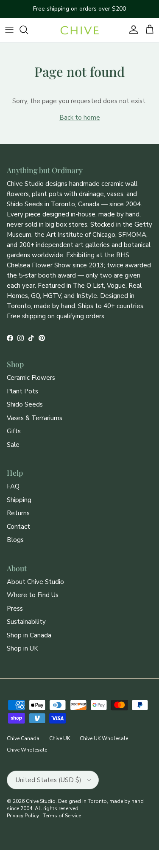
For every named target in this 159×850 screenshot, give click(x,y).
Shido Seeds (25, 404)
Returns (18, 513)
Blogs (15, 540)
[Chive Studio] (80, 30)
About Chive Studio (35, 582)
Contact (18, 526)
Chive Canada (23, 738)
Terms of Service (62, 815)
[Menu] (9, 29)
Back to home (79, 117)
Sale (13, 444)
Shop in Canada (29, 635)
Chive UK (59, 738)
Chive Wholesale (27, 749)
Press (15, 608)
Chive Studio (41, 801)
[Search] (28, 29)
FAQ (13, 486)
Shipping (19, 500)
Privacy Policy (23, 815)
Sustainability (26, 621)
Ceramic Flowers (31, 377)
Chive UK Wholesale (104, 738)
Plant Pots (22, 391)
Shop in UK (22, 648)
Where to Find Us (33, 595)
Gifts (14, 431)
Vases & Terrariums (34, 418)
